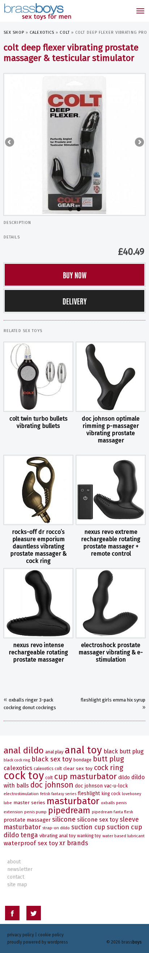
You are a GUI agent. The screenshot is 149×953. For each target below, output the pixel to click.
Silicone (64, 819)
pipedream (69, 810)
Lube (8, 803)
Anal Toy (83, 750)
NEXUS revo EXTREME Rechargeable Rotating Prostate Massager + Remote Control (110, 542)
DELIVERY (75, 301)
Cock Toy (24, 775)
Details (12, 237)
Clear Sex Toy (78, 768)
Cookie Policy (51, 934)
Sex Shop (14, 32)
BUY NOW (74, 274)
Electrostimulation (21, 793)
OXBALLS (108, 802)
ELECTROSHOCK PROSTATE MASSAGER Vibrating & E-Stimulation (110, 652)
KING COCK (111, 793)
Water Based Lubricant (123, 835)
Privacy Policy (20, 934)
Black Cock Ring (17, 760)
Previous (10, 142)
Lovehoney (131, 794)
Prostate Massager (27, 820)
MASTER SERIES (29, 802)
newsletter (20, 869)
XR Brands (73, 843)
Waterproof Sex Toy (31, 843)
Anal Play (54, 751)
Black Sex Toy (51, 759)
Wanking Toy (89, 835)
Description (17, 222)
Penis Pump (35, 811)
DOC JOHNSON (51, 785)
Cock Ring (108, 767)
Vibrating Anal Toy (57, 835)
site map (17, 885)
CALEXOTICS (42, 32)
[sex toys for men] (37, 11)
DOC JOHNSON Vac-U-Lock (101, 786)
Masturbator (73, 801)
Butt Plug (108, 759)
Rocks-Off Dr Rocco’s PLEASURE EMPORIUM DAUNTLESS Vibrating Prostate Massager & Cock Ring (38, 546)
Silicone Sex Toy (97, 819)
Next (138, 142)
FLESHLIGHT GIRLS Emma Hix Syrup (113, 700)
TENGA (29, 835)
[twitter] (33, 914)
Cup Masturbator (85, 776)
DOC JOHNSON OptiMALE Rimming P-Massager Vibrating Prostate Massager (111, 429)
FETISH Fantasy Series (58, 794)
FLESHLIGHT (89, 793)
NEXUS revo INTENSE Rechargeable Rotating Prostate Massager (38, 652)
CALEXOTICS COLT (48, 768)
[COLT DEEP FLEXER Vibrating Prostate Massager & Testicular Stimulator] (74, 143)
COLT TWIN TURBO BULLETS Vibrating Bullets (38, 422)
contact (15, 877)
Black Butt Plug (123, 751)
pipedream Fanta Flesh (112, 812)
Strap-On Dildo (56, 827)
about (14, 862)
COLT (64, 32)
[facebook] (12, 914)
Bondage (82, 759)
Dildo (124, 777)
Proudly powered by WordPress (37, 942)
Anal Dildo (24, 750)
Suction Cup (88, 827)
